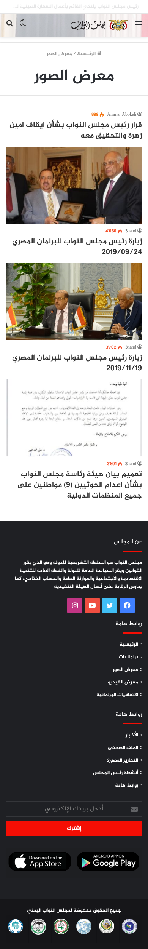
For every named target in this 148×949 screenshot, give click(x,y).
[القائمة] (138, 28)
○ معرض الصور (127, 670)
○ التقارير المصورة (124, 760)
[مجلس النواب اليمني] (98, 25)
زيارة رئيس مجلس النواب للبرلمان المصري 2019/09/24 (77, 247)
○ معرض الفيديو (125, 682)
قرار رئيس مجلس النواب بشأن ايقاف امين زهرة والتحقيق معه (75, 130)
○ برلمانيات (130, 657)
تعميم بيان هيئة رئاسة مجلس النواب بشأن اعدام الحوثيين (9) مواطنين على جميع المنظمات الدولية (79, 485)
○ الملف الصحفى (125, 748)
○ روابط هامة (128, 785)
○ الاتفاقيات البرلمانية (119, 695)
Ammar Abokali (121, 114)
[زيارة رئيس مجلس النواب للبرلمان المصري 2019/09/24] (74, 185)
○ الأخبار (134, 735)
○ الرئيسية (131, 644)
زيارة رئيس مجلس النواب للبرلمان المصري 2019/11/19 (77, 363)
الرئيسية (87, 54)
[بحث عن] (9, 28)
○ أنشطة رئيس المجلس (117, 773)
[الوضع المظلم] (23, 28)
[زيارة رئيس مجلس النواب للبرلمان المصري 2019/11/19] (74, 301)
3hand (130, 231)
